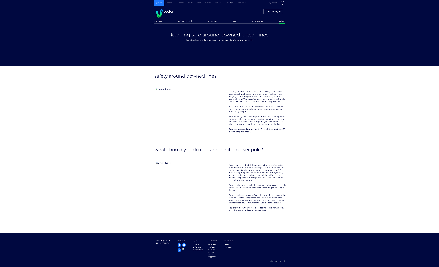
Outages (158, 21)
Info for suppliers (212, 256)
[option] (219, 39)
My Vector (272, 3)
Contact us (242, 3)
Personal (159, 3)
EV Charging (257, 21)
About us (218, 3)
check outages (273, 11)
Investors (208, 3)
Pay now (211, 252)
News (199, 3)
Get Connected (185, 21)
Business (169, 3)
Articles (190, 3)
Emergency (213, 244)
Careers (227, 244)
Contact (211, 247)
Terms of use (198, 250)
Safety (282, 21)
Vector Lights (230, 3)
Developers (180, 3)
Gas (234, 21)
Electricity (212, 21)
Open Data (228, 247)
